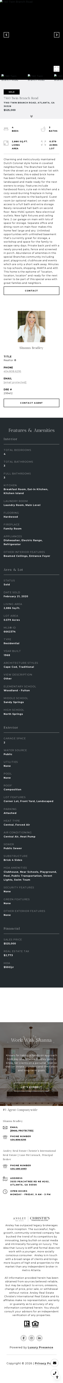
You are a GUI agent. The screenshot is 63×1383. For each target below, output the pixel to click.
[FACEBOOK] (24, 1338)
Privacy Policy (46, 1363)
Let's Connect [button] (31, 1087)
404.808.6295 (12, 371)
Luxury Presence (40, 1347)
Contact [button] (31, 290)
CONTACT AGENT (31, 403)
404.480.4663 (18, 1168)
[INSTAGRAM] (31, 1338)
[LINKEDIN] (39, 1338)
